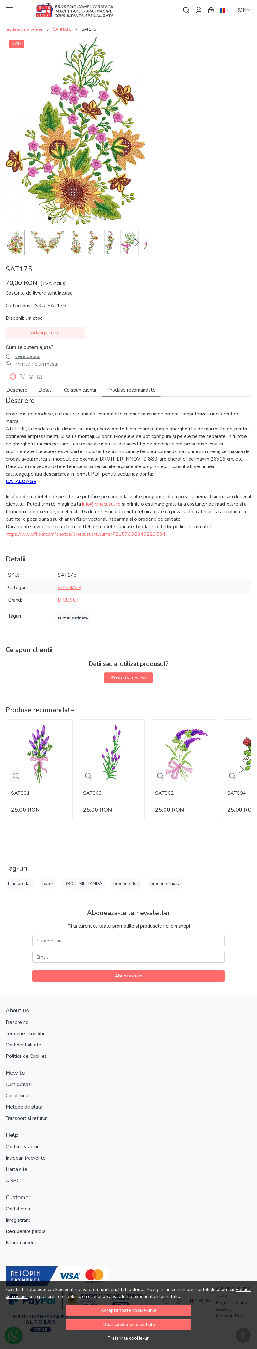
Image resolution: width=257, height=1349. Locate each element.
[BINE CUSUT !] (98, 10)
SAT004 (236, 793)
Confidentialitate (23, 1044)
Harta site (16, 1169)
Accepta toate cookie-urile (128, 1310)
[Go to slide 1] (50, 218)
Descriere (16, 390)
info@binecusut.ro (101, 504)
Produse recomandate (131, 390)
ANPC (13, 1180)
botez (47, 884)
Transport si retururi (27, 1118)
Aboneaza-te (128, 976)
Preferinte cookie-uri (128, 1338)
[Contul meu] (199, 10)
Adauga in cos (45, 332)
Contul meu (18, 1208)
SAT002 (164, 793)
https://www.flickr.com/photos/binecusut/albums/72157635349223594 (85, 534)
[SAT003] (111, 753)
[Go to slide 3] (65, 218)
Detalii (46, 390)
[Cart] (211, 10)
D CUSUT (68, 600)
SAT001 (20, 793)
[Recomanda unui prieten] (41, 377)
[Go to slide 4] (72, 218)
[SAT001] (39, 753)
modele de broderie (24, 29)
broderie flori (126, 884)
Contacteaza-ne (23, 1146)
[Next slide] (137, 242)
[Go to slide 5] (80, 218)
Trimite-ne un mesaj (36, 364)
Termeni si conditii (25, 1033)
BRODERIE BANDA (83, 884)
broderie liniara (165, 884)
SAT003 (92, 793)
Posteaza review (128, 678)
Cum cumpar (19, 1084)
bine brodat (19, 884)
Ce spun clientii (80, 390)
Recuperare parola (25, 1231)
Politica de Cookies (26, 1056)
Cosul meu (17, 1095)
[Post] (24, 377)
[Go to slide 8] (102, 218)
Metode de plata (24, 1107)
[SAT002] (183, 753)
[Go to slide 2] (57, 218)
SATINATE (62, 29)
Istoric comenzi (22, 1242)
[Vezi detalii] (16, 776)
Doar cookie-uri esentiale (128, 1324)
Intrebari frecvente (25, 1158)
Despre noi (17, 1022)
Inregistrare (18, 1220)
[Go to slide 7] (95, 218)
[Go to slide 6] (87, 218)
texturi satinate (73, 618)
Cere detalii (27, 356)
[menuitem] (15, 242)
